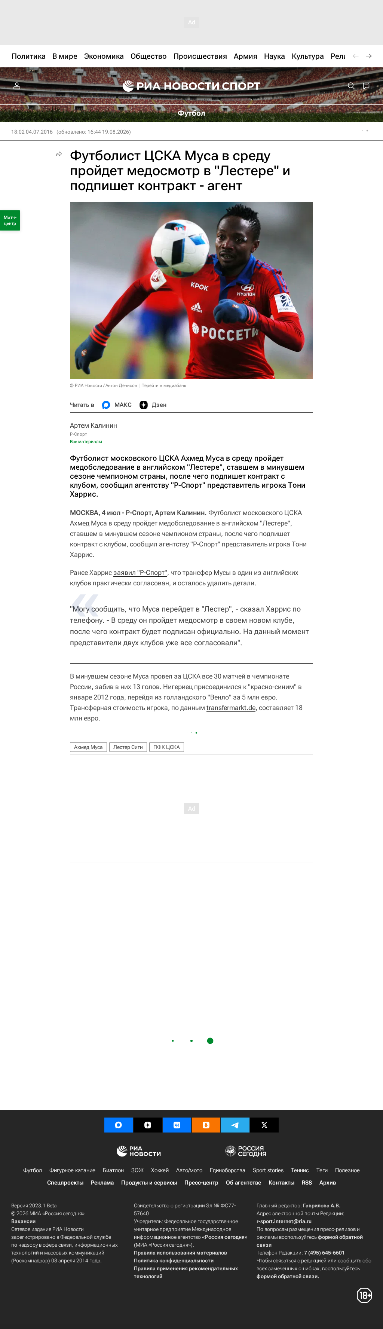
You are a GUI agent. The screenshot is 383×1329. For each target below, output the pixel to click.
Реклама (102, 1182)
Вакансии (23, 1221)
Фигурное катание (72, 1170)
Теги (322, 1170)
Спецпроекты (65, 1182)
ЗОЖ (137, 1170)
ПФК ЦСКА (166, 747)
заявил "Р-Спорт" (140, 572)
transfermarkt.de (230, 707)
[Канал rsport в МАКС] (118, 1125)
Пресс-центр (201, 1182)
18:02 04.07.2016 (32, 132)
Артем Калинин (93, 425)
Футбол (32, 1170)
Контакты (281, 1182)
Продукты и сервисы (149, 1182)
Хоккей (160, 1170)
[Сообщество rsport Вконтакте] (177, 1125)
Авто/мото (189, 1170)
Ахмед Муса (88, 747)
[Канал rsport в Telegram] (235, 1125)
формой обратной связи (287, 1276)
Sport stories (268, 1170)
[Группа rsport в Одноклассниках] (206, 1125)
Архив (327, 1182)
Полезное (347, 1170)
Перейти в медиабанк (163, 385)
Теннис (300, 1170)
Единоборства (227, 1170)
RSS (307, 1182)
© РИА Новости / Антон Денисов (103, 385)
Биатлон (113, 1170)
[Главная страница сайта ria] (166, 86)
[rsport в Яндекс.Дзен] (148, 1125)
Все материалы (86, 441)
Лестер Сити (128, 747)
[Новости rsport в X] (264, 1125)
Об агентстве (243, 1182)
